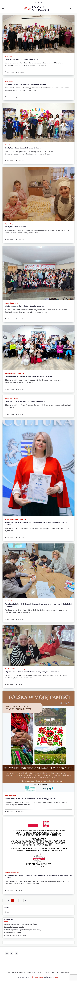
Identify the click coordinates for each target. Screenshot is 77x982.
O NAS (52, 972)
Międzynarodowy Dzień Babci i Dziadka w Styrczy (24, 306)
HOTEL (47, 972)
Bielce (7, 56)
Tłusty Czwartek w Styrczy (15, 227)
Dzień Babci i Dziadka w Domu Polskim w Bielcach (25, 401)
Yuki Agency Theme (37, 977)
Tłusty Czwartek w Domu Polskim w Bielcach (23, 148)
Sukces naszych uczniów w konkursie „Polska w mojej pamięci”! (30, 799)
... (47, 65)
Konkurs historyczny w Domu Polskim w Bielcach (20, 924)
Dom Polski (12, 373)
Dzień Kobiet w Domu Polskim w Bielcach (21, 59)
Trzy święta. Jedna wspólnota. (14, 927)
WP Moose (55, 977)
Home (39, 972)
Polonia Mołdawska (40, 8)
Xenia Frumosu (10, 72)
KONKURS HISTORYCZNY (12, 932)
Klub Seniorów (16, 669)
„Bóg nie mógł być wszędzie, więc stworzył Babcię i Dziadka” (29, 376)
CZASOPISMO (21, 972)
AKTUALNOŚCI (9, 519)
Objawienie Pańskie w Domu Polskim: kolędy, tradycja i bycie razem (32, 672)
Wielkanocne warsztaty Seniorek (15, 935)
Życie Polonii (20, 373)
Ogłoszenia (15, 872)
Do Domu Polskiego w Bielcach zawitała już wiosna (25, 84)
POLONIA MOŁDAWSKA (63, 972)
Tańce (16, 303)
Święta (11, 56)
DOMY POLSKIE (31, 972)
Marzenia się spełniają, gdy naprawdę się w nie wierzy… (23, 930)
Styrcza (7, 224)
